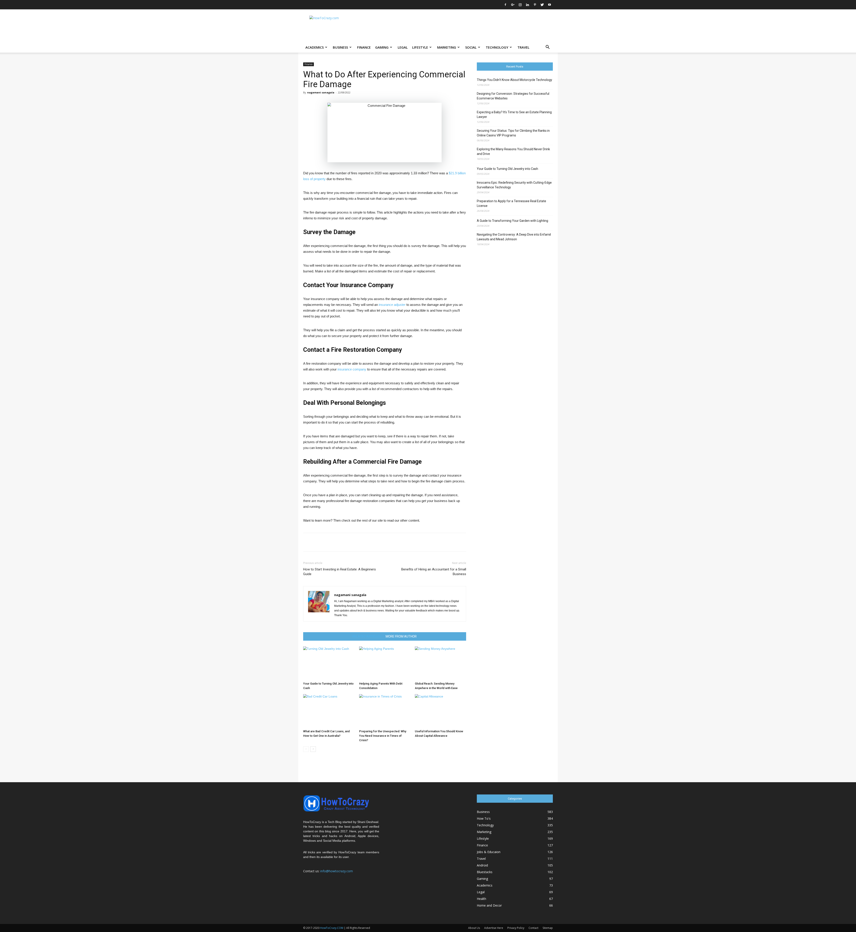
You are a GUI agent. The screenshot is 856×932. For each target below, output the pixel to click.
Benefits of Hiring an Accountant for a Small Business (433, 571)
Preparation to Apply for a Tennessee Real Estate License (511, 203)
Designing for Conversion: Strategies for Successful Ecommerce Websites (513, 96)
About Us (474, 928)
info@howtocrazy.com (336, 871)
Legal (403, 47)
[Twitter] (542, 4)
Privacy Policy (515, 928)
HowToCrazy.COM (331, 928)
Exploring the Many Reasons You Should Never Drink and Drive (513, 151)
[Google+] (512, 4)
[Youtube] (549, 4)
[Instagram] (520, 4)
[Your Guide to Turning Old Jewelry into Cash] (328, 663)
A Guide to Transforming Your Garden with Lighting (512, 220)
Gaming (382, 47)
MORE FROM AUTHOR (401, 636)
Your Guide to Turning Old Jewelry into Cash (507, 169)
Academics (314, 47)
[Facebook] (505, 4)
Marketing (446, 47)
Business (340, 47)
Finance (364, 47)
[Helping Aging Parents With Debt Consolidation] (384, 663)
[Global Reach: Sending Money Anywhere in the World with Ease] (440, 663)
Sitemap (548, 928)
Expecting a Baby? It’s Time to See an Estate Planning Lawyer (514, 114)
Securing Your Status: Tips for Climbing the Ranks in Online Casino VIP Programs (513, 133)
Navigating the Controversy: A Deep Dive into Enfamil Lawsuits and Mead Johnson (514, 237)
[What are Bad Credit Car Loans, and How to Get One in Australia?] (328, 711)
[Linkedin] (527, 4)
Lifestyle (420, 47)
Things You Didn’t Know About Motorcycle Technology (514, 80)
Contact (533, 928)
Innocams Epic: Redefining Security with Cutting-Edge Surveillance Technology (514, 185)
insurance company (351, 369)
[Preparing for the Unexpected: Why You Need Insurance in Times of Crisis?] (384, 711)
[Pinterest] (534, 4)
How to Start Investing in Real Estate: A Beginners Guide (339, 571)
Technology (497, 47)
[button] (547, 47)
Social (471, 47)
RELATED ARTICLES (366, 636)
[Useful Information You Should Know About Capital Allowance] (440, 711)
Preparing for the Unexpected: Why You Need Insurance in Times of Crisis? (382, 736)
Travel (523, 47)
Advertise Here (493, 928)
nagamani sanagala (320, 92)
